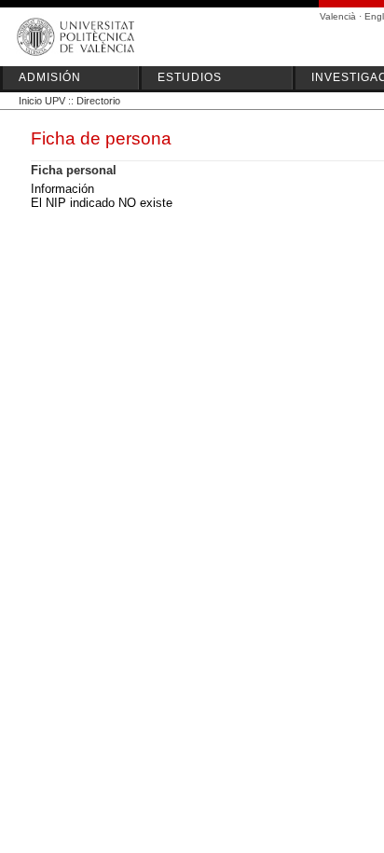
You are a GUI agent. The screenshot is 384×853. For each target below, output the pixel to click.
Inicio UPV (42, 100)
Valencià (338, 16)
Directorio (98, 100)
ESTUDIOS (190, 77)
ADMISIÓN (50, 77)
